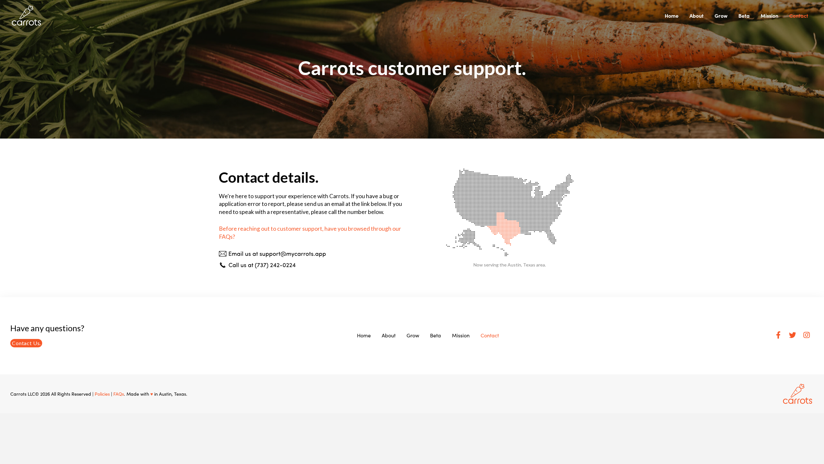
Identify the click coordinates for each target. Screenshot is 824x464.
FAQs (118, 394)
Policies (102, 394)
